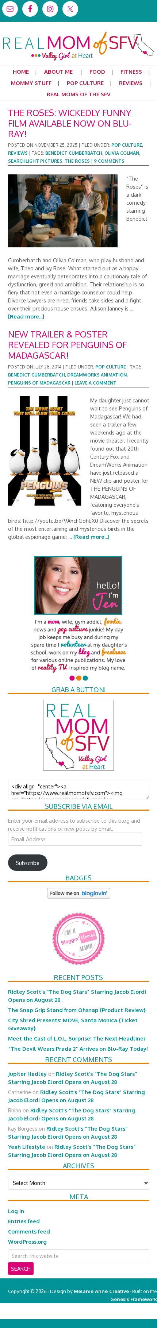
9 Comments (109, 161)
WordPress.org (27, 1241)
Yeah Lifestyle (26, 1146)
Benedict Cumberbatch (73, 153)
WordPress (125, 1315)
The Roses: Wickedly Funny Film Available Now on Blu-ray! (70, 123)
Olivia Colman (121, 153)
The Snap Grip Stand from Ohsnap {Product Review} (77, 1010)
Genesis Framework (133, 1299)
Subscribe (27, 863)
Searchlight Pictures (35, 161)
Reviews (18, 153)
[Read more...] (26, 316)
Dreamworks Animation (97, 375)
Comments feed (29, 1231)
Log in (16, 1211)
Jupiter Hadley (27, 1073)
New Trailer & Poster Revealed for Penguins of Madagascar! (67, 344)
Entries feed (24, 1221)
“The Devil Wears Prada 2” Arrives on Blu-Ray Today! (78, 1048)
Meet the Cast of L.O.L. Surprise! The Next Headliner (77, 1038)
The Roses (77, 161)
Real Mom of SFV (78, 34)
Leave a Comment (95, 383)
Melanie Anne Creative (101, 1291)
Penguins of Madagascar (39, 383)
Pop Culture (126, 145)
